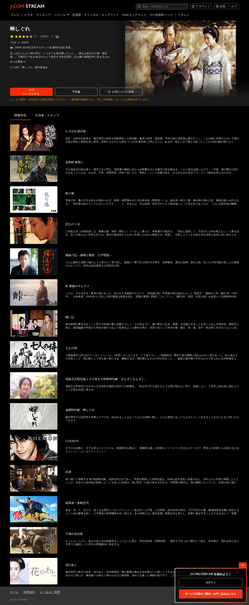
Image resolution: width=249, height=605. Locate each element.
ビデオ (28, 14)
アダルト (183, 14)
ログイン (211, 582)
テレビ (15, 14)
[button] (31, 92)
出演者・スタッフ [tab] (47, 115)
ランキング (43, 14)
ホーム (14, 592)
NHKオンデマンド (134, 14)
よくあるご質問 (50, 592)
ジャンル (60, 14)
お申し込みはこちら (210, 593)
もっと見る (16, 61)
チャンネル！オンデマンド (101, 14)
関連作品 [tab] (20, 115)
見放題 (76, 14)
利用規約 (29, 592)
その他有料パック (161, 14)
